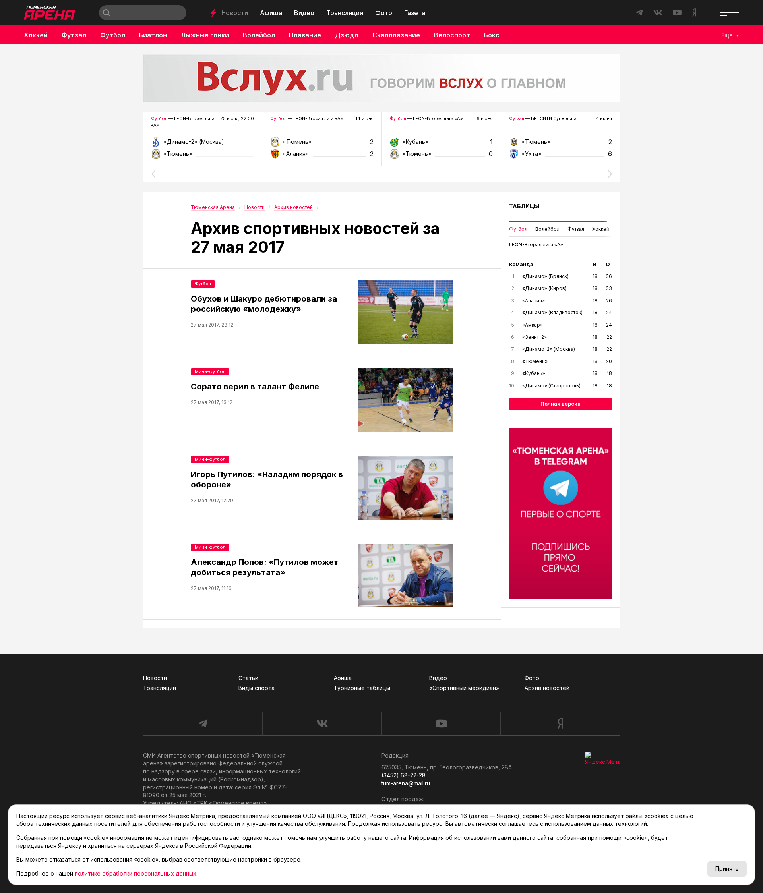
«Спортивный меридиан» (464, 687)
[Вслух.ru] (381, 78)
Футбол (112, 35)
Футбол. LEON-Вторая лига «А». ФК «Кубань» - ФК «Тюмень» (441, 144)
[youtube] (441, 724)
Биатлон (153, 35)
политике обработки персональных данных (135, 873)
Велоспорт (452, 35)
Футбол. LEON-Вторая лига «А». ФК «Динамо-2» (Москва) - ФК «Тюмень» (202, 144)
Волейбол (259, 35)
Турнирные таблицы (362, 687)
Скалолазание (396, 35)
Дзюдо (346, 35)
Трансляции (344, 13)
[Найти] (106, 12)
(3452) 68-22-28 (404, 775)
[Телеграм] (560, 514)
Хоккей (36, 35)
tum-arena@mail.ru (406, 783)
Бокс (492, 35)
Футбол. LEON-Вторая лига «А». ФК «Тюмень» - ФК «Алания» (321, 144)
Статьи (248, 678)
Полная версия (560, 403)
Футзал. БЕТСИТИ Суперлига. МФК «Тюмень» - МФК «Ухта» (560, 144)
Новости (234, 13)
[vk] (322, 724)
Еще (727, 35)
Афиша (271, 13)
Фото (383, 13)
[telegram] (202, 724)
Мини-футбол (210, 371)
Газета (414, 13)
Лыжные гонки (205, 35)
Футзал (74, 35)
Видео (304, 13)
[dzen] (560, 724)
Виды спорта (256, 687)
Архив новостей (547, 687)
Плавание (305, 35)
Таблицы (524, 206)
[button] (153, 174)
